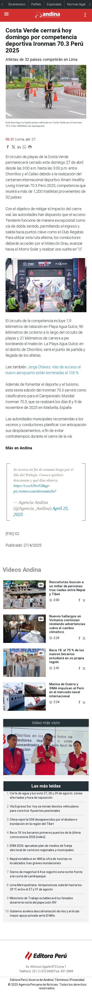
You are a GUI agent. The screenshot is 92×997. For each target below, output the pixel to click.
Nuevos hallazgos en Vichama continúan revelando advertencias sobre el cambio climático (67, 624)
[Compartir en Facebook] (79, 600)
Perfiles (36, 4)
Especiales (54, 4)
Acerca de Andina (41, 980)
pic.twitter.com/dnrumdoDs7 (34, 491)
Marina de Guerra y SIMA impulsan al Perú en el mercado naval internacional (66, 690)
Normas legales (78, 4)
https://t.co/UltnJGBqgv (31, 486)
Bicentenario (17, 4)
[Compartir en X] (84, 600)
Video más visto (46, 722)
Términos (61, 980)
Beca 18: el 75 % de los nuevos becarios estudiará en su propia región (66, 656)
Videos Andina (22, 569)
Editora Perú (18, 980)
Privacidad (77, 980)
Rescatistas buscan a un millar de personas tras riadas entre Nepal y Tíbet (67, 588)
